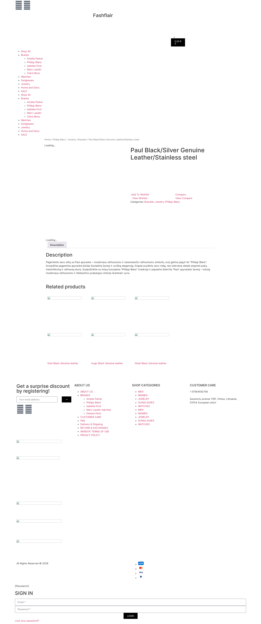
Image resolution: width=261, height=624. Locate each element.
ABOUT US (86, 391)
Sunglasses (27, 80)
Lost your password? (27, 620)
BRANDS (85, 395)
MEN (140, 391)
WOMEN (142, 395)
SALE (24, 91)
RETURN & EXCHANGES (94, 427)
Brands (25, 54)
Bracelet (82, 139)
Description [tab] (57, 244)
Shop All (26, 51)
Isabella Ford (34, 65)
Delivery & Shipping (91, 424)
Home (47, 139)
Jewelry (25, 83)
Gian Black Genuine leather (62, 363)
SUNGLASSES (146, 402)
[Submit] (66, 399)
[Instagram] (19, 5)
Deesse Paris (93, 413)
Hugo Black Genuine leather (107, 363)
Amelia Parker (35, 58)
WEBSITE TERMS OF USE (94, 431)
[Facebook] (27, 5)
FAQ (82, 420)
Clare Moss (33, 73)
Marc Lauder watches (98, 409)
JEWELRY (143, 398)
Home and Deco (30, 87)
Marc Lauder (34, 69)
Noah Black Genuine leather (150, 363)
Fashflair (103, 15)
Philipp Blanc (34, 62)
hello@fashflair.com (201, 395)
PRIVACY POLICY (90, 435)
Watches (26, 76)
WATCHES (144, 406)
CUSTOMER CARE (90, 416)
